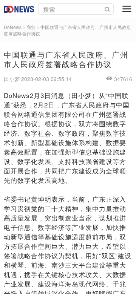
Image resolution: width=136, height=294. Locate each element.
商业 (31, 27)
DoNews (13, 27)
